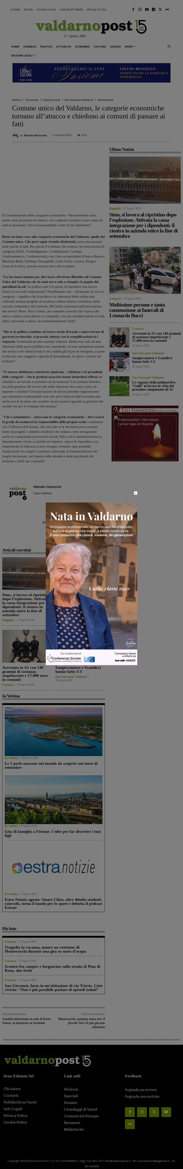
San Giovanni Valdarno (78, 100)
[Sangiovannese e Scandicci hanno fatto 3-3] (80, 646)
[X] (125, 133)
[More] (166, 133)
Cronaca (61, 608)
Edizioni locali (51, 100)
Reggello (8, 620)
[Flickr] (167, 9)
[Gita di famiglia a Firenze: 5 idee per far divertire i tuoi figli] (53, 799)
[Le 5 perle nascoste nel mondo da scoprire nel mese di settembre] (53, 731)
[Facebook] (133, 9)
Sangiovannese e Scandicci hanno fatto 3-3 (78, 669)
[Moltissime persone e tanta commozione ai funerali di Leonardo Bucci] (80, 573)
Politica (16, 100)
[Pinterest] (135, 133)
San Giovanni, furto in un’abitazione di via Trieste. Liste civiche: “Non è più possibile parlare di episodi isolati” (53, 987)
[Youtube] (146, 9)
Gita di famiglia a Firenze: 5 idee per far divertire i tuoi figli (53, 833)
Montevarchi (106, 100)
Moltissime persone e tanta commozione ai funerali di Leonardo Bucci (78, 599)
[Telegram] (153, 9)
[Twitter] (160, 9)
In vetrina (11, 758)
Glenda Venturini (35, 135)
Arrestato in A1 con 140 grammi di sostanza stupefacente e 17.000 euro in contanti (25, 673)
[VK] (145, 133)
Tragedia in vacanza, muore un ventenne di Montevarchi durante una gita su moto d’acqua (45, 949)
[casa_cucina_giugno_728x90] (91, 73)
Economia (32, 100)
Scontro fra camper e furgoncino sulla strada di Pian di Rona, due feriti (52, 968)
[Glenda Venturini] (16, 135)
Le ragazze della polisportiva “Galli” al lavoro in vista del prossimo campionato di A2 (153, 385)
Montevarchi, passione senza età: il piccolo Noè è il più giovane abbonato (81, 1023)
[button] (169, 46)
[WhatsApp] (155, 133)
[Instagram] (140, 9)
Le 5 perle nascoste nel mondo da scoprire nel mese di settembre (51, 765)
